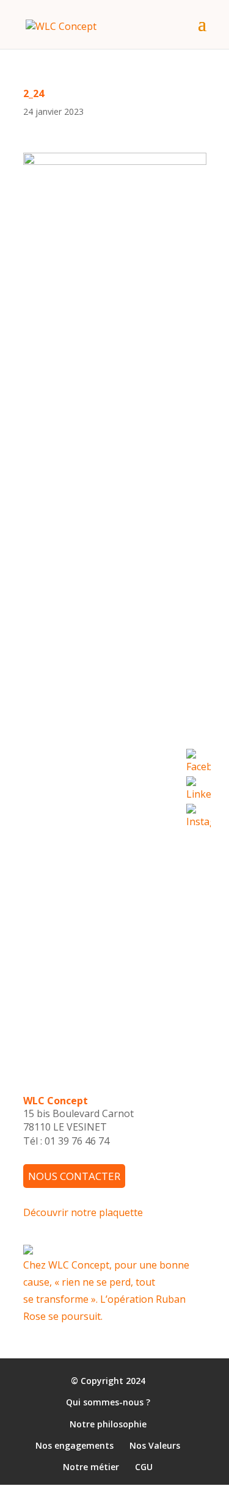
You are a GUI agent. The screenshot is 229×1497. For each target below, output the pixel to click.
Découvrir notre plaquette (83, 1212)
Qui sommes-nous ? (108, 1402)
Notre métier (91, 1467)
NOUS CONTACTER (74, 1176)
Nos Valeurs (154, 1445)
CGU (144, 1467)
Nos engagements (74, 1445)
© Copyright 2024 (108, 1381)
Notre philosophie (108, 1424)
